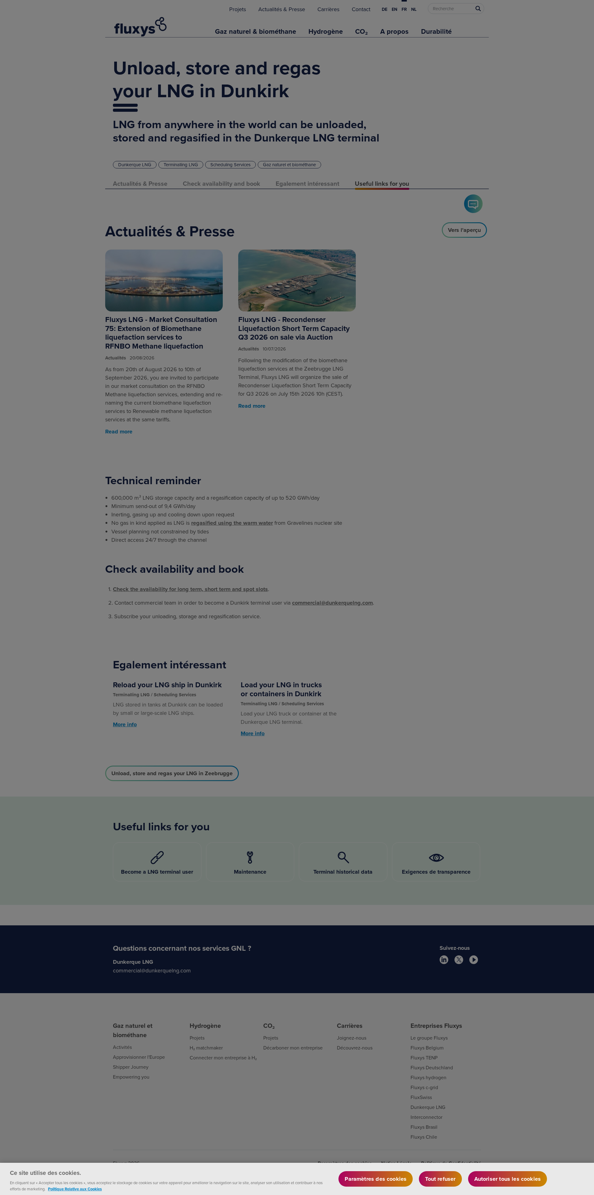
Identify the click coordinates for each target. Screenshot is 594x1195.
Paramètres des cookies (376, 1179)
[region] (297, 1179)
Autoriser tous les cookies (507, 1179)
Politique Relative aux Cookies (75, 1189)
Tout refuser (440, 1179)
